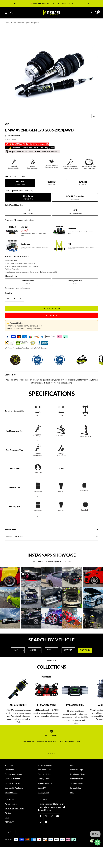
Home (7, 23)
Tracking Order (43, 792)
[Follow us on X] (46, 816)
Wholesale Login (76, 770)
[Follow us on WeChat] (46, 822)
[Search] (11, 13)
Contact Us (42, 788)
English (9, 832)
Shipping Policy (43, 779)
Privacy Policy (75, 788)
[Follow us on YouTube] (57, 816)
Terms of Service (76, 783)
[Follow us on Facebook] (40, 816)
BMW (7, 124)
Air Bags (8, 813)
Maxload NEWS (11, 792)
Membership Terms (77, 774)
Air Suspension (11, 804)
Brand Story (9, 770)
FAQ (72, 792)
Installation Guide (44, 770)
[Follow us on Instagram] (52, 816)
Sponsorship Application (14, 788)
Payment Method (44, 774)
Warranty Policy (76, 779)
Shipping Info (11, 529)
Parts (7, 817)
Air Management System (14, 808)
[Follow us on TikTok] (40, 822)
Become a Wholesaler (13, 774)
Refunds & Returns (14, 537)
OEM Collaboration (12, 779)
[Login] (91, 13)
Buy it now (51, 315)
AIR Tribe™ (9, 822)
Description (10, 375)
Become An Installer (13, 783)
